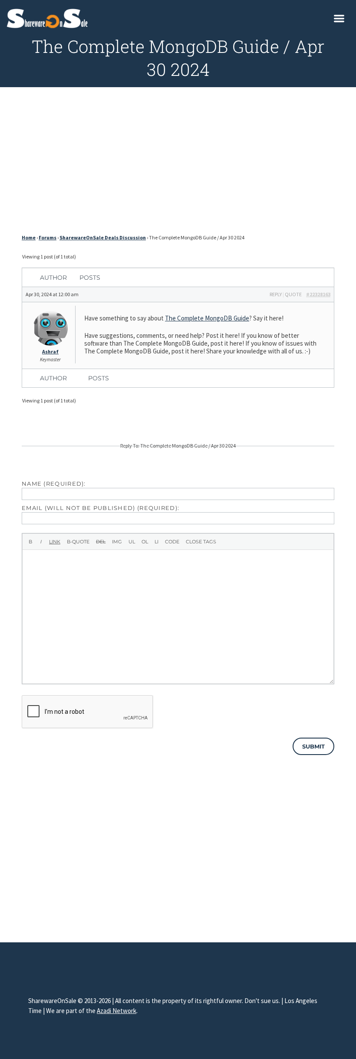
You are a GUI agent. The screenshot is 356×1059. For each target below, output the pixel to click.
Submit (313, 746)
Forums (47, 237)
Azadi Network (116, 1011)
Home (29, 237)
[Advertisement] (178, 163)
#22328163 (318, 294)
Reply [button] (276, 294)
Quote (293, 294)
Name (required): (54, 483)
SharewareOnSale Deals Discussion (102, 237)
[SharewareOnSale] (49, 17)
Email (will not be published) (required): (100, 507)
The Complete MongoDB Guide (207, 318)
